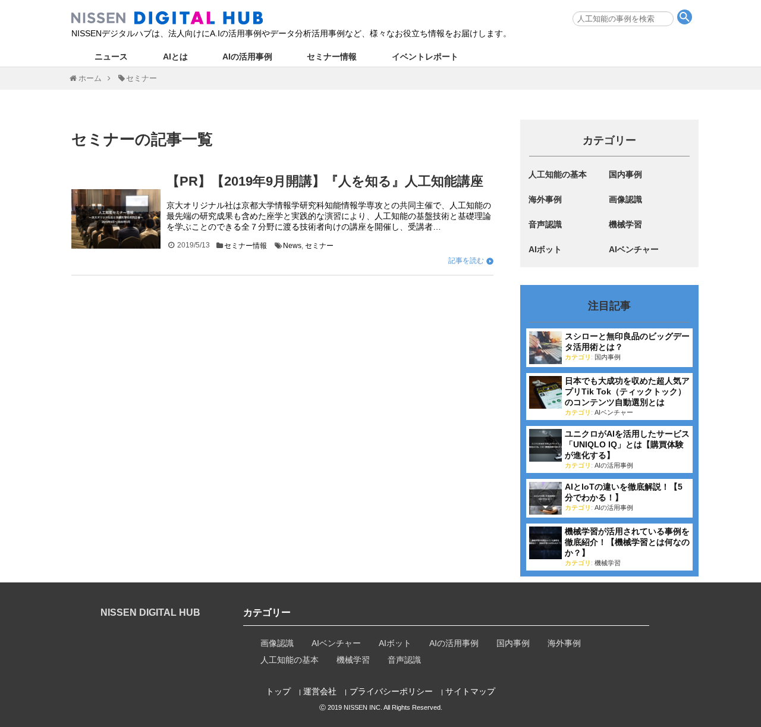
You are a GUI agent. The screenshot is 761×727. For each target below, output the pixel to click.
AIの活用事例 (247, 56)
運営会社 (320, 691)
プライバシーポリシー (391, 691)
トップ (278, 691)
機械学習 (625, 224)
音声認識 (545, 224)
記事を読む (466, 260)
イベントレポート (425, 56)
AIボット (545, 249)
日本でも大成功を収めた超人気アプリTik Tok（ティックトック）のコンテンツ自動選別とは (627, 391)
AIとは (175, 56)
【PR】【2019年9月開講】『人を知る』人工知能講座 (324, 181)
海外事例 (545, 199)
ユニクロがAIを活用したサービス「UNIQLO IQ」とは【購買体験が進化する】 (627, 444)
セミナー (319, 246)
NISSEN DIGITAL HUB (150, 612)
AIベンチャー (634, 249)
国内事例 (625, 174)
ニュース (111, 56)
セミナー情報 (332, 56)
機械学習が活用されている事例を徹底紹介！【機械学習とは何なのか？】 (627, 542)
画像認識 (625, 199)
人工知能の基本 (558, 174)
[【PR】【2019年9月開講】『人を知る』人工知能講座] (116, 219)
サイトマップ (470, 691)
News (292, 246)
